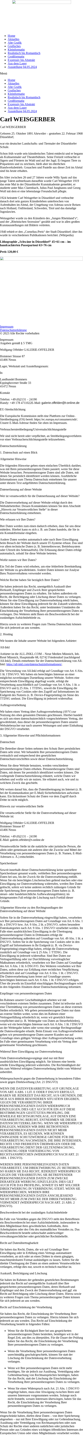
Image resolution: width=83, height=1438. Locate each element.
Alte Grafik (15, 42)
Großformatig (16, 56)
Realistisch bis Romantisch (24, 53)
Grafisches (14, 46)
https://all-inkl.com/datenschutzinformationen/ (34, 664)
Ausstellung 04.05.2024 (22, 67)
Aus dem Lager (17, 63)
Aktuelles (13, 39)
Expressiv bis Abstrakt (21, 60)
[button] (41, 73)
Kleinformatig (16, 49)
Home (11, 35)
